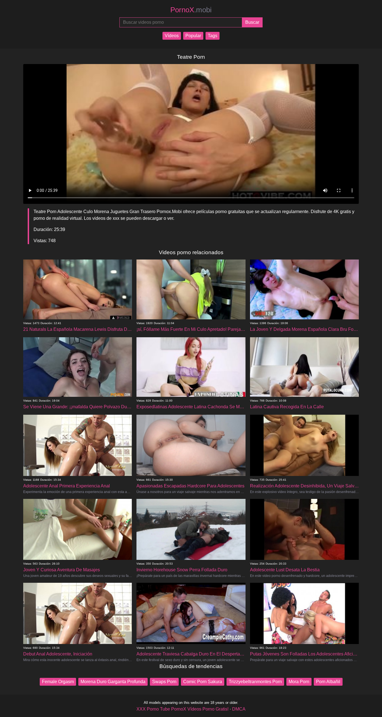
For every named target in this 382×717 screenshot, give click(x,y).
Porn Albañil (328, 681)
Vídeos (172, 35)
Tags (212, 35)
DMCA (239, 709)
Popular (193, 35)
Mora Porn (299, 681)
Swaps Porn (164, 681)
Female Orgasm (58, 681)
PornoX (191, 10)
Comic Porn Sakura (202, 681)
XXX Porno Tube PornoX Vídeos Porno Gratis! (182, 709)
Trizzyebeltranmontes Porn (255, 681)
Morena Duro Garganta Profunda (113, 681)
